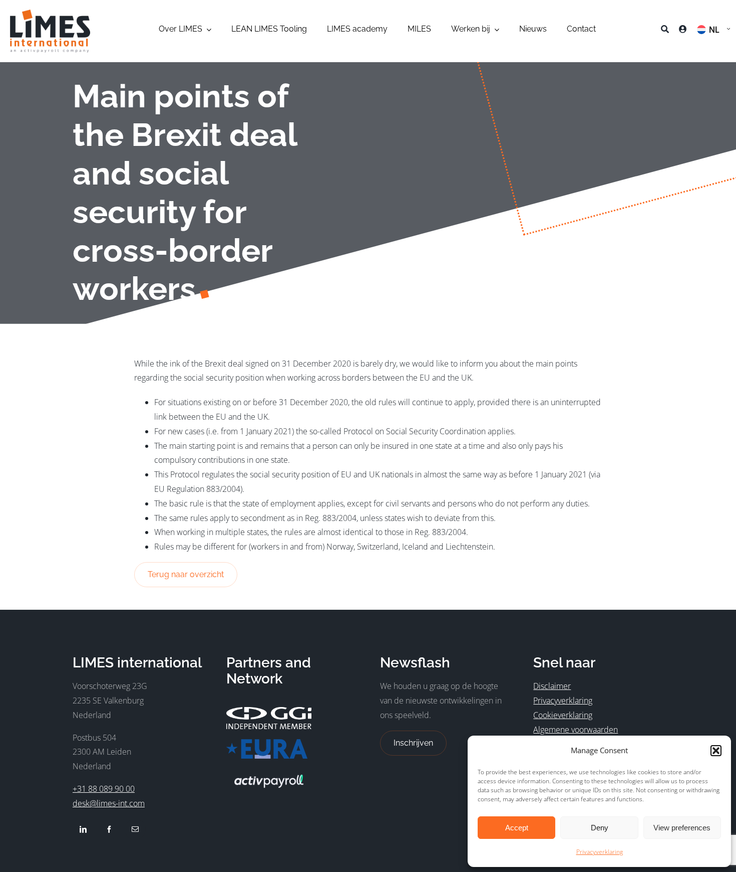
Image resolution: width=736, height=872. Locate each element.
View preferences (681, 827)
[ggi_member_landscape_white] (268, 711)
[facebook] (109, 829)
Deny (599, 827)
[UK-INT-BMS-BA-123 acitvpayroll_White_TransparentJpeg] (268, 772)
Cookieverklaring (562, 715)
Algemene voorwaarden (575, 729)
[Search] (665, 31)
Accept (516, 827)
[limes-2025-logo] (50, 13)
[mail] (135, 829)
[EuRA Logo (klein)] (266, 743)
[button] (716, 751)
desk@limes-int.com (109, 803)
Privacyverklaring (599, 851)
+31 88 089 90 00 (104, 788)
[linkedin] (83, 829)
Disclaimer (552, 685)
